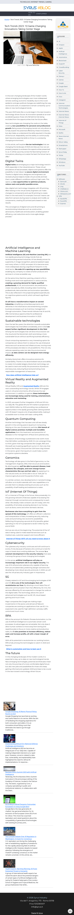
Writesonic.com (65, 194)
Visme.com (64, 191)
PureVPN (63, 201)
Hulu (60, 96)
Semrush (63, 181)
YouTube (62, 165)
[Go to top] (70, 911)
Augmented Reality (31, 386)
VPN (60, 196)
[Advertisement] (28, 81)
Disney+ (61, 76)
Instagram (62, 100)
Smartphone (63, 145)
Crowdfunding (64, 67)
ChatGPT (62, 64)
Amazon (61, 45)
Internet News (64, 111)
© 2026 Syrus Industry (37, 898)
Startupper (41, 14)
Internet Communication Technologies (64, 105)
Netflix (61, 133)
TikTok (61, 155)
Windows (62, 162)
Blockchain (62, 60)
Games (61, 80)
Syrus (41, 913)
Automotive (63, 57)
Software (62, 179)
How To (61, 90)
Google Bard (63, 86)
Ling (61, 186)
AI (59, 41)
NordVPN (63, 199)
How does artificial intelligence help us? (22, 375)
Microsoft (62, 129)
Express (63, 203)
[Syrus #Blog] (37, 7)
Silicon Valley (63, 142)
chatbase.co (64, 189)
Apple (61, 48)
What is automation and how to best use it (23, 649)
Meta (60, 126)
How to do (31, 14)
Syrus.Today (63, 152)
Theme (33, 913)
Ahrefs (62, 184)
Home (7, 19)
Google (61, 83)
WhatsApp (62, 159)
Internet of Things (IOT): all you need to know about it (28, 539)
